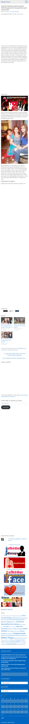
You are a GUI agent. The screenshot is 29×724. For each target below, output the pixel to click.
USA (24, 644)
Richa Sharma (23, 638)
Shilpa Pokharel (5, 642)
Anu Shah (3, 615)
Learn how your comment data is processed (14, 395)
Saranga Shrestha (20, 640)
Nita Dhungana (11, 631)
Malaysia (21, 624)
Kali (15, 621)
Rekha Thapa (7, 637)
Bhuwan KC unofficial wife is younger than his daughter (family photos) (6, 326)
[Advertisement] (14, 30)
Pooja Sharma (9, 633)
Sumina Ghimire (15, 642)
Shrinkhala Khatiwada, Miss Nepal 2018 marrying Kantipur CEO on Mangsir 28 (14, 657)
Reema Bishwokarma (21, 635)
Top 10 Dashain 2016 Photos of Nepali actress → (14, 358)
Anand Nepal (16, 11)
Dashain (2, 350)
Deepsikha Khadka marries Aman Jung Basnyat (13, 654)
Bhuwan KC (24, 348)
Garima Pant (11, 619)
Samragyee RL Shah (5, 640)
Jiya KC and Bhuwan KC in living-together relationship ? (6, 340)
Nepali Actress (5, 2)
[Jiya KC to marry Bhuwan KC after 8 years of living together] (19, 320)
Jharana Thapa (5, 622)
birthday (8, 618)
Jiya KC (6, 350)
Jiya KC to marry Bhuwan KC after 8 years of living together (19, 326)
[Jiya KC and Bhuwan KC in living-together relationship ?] (6, 335)
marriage (6, 626)
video (16, 348)
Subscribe (5, 407)
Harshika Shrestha (20, 619)
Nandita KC (10, 629)
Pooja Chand (16, 631)
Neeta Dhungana (18, 629)
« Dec (2, 718)
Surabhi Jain (3, 644)
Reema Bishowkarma (11, 635)
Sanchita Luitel (12, 640)
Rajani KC (3, 635)
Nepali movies (7, 609)
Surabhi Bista (23, 642)
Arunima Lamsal (8, 615)
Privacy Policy (4, 722)
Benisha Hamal (14, 615)
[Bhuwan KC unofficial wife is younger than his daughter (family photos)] (6, 320)
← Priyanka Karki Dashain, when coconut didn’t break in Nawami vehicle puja (14, 354)
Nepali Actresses (11, 722)
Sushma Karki (12, 644)
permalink (16, 350)
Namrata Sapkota (12, 626)
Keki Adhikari (15, 624)
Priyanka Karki (19, 633)
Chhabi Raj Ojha (15, 618)
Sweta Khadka (19, 644)
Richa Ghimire (17, 638)
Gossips (12, 348)
